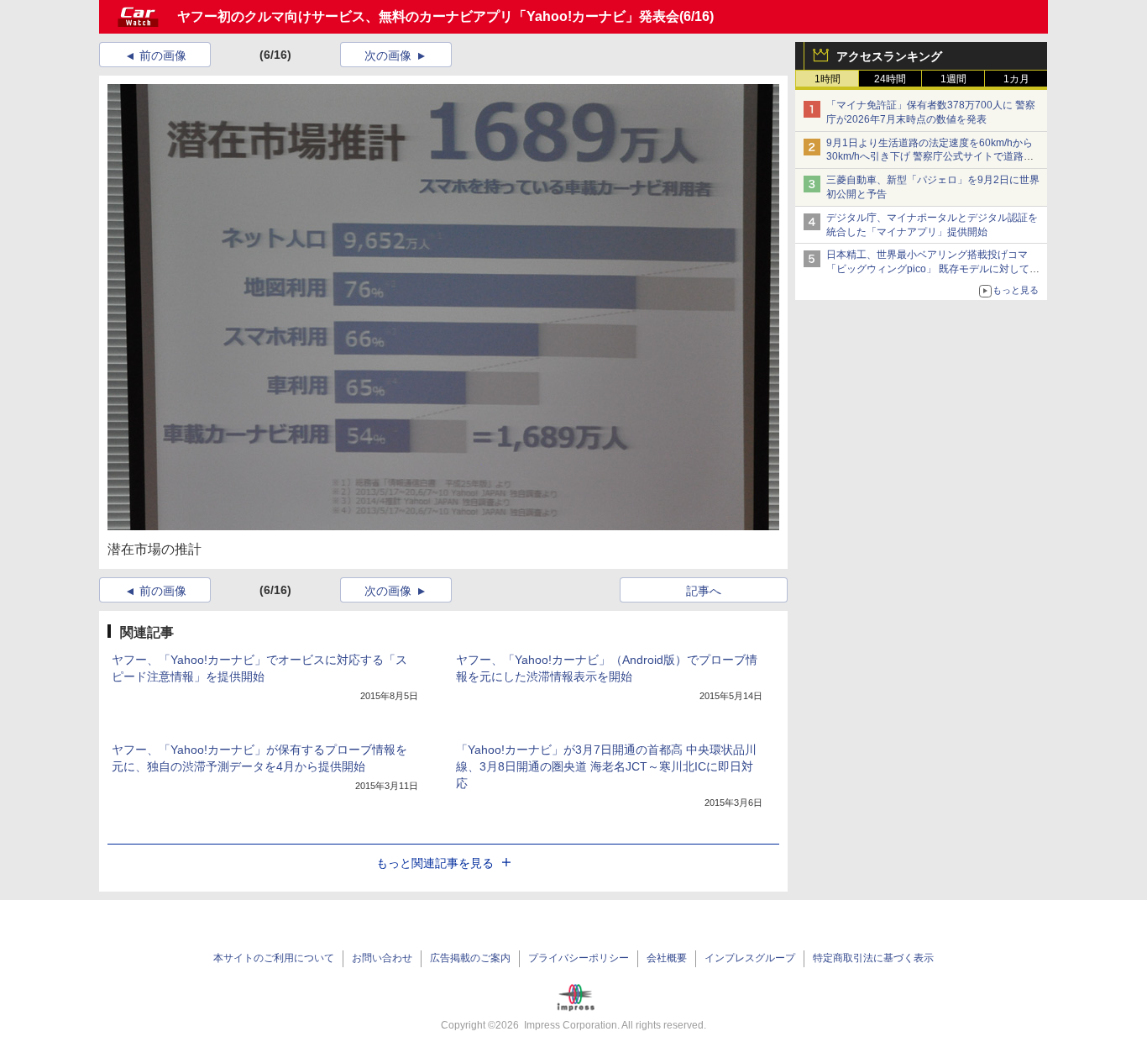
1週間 (953, 79)
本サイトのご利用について (273, 958)
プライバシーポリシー (578, 958)
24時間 (890, 79)
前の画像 (162, 55)
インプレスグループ (749, 958)
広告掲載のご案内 (470, 958)
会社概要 (667, 958)
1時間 (827, 79)
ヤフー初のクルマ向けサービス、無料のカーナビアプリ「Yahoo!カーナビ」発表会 (428, 16)
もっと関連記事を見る (435, 863)
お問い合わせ (382, 958)
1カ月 (1016, 79)
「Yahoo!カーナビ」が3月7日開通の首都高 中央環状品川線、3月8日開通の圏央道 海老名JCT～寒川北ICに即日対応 (606, 766)
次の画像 (387, 55)
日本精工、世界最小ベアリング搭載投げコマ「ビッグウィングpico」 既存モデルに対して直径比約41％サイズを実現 (933, 269)
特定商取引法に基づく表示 (873, 958)
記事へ (703, 590)
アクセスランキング (889, 56)
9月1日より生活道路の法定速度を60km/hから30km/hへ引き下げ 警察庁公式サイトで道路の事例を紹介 (930, 157)
